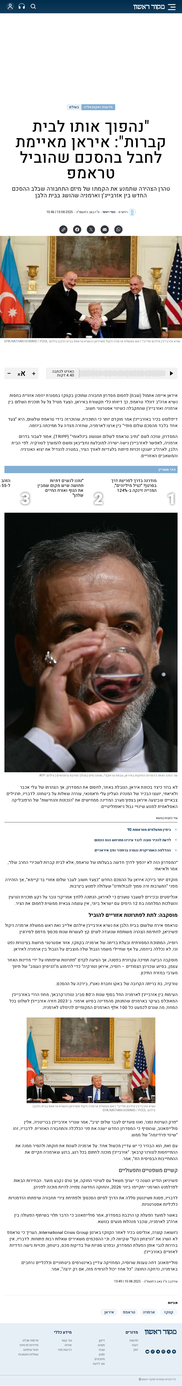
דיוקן (102, 1340)
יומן (135, 1349)
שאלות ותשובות (28, 1354)
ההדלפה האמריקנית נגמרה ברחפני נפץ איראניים (133, 850)
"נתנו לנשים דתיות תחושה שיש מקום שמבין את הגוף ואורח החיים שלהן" (60, 488)
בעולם (74, 107)
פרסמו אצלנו (30, 1340)
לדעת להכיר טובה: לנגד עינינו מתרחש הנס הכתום (132, 840)
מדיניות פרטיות (29, 1345)
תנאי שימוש (30, 1349)
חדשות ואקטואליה (98, 107)
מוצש (101, 1345)
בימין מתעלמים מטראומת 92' (149, 829)
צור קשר (66, 1340)
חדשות (133, 1340)
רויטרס (123, 212)
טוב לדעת (99, 1363)
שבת (102, 1349)
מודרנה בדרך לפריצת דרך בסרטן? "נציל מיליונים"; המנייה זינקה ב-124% (133, 485)
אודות (68, 1345)
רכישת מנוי (65, 1349)
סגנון (102, 1354)
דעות (135, 1345)
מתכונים (100, 1359)
